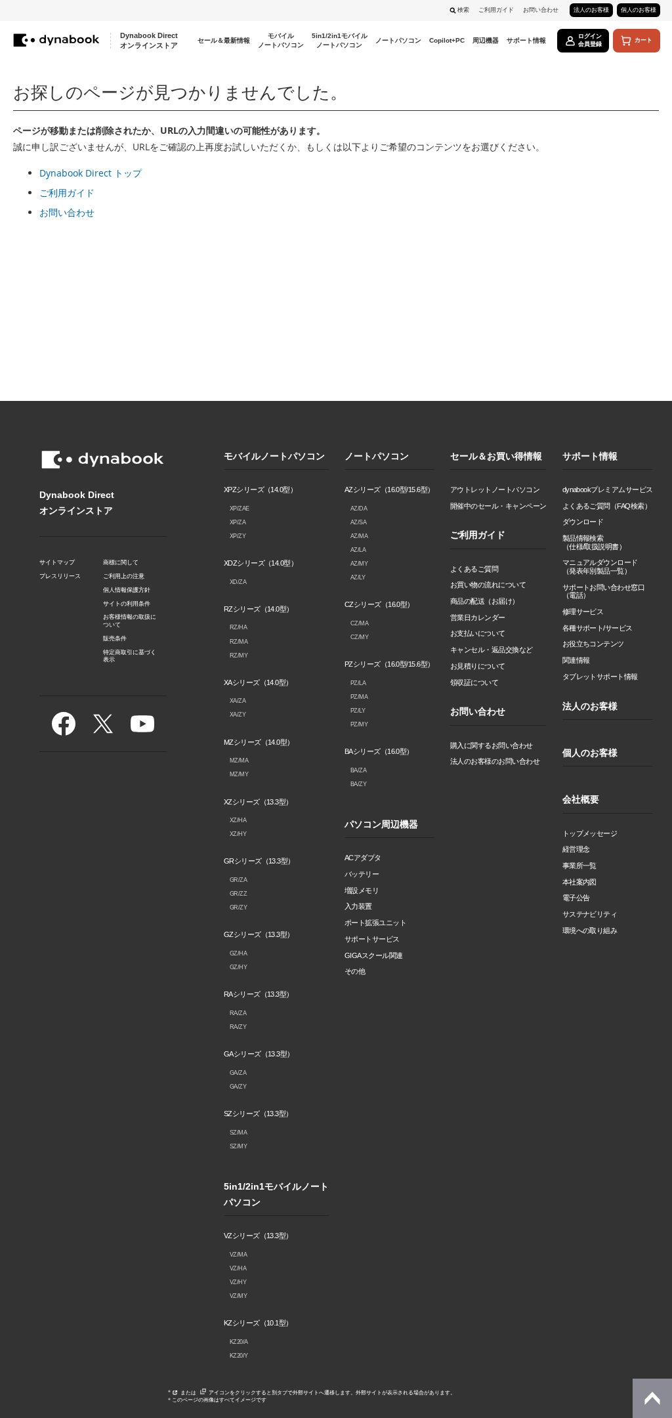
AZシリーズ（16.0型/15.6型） (389, 489)
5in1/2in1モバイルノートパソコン (276, 1194)
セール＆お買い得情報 (496, 456)
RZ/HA (238, 627)
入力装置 (358, 906)
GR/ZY (238, 907)
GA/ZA (238, 1073)
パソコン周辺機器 (381, 824)
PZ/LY (358, 710)
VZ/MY (238, 1296)
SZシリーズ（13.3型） (258, 1113)
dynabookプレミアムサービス (607, 489)
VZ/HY (238, 1282)
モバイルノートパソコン (274, 456)
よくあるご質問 (474, 569)
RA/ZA (238, 1013)
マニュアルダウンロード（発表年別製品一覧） (600, 566)
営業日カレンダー (477, 617)
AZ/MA (359, 536)
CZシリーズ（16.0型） (379, 604)
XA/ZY (238, 714)
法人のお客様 (591, 10)
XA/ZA (238, 701)
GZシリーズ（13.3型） (259, 934)
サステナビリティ (590, 914)
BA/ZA (358, 770)
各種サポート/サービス (597, 628)
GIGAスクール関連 (374, 955)
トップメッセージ (590, 833)
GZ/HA (238, 953)
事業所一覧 (579, 865)
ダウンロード (583, 522)
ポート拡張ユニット (375, 923)
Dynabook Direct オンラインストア (149, 40)
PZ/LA (358, 683)
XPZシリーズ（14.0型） (260, 489)
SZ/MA (238, 1132)
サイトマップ (57, 562)
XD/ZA (238, 582)
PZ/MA (359, 697)
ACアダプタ (363, 858)
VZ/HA (238, 1268)
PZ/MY (359, 724)
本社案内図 (579, 882)
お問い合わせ (540, 10)
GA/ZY (238, 1086)
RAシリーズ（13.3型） (258, 994)
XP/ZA (238, 522)
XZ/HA (238, 820)
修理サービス (583, 611)
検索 (463, 10)
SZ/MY (238, 1146)
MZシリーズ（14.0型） (259, 742)
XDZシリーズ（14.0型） (261, 563)
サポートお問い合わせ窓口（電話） (603, 591)
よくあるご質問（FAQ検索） (607, 506)
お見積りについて (477, 666)
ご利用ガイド (496, 10)
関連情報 (576, 660)
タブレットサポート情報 (600, 676)
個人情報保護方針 (126, 590)
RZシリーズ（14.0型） (258, 609)
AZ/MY (359, 563)
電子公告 (576, 898)
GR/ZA (238, 880)
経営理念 (576, 849)
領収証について (474, 682)
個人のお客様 (638, 10)
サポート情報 (590, 456)
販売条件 (115, 638)
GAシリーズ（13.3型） (259, 1054)
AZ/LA (358, 550)
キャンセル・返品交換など (491, 650)
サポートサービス (372, 939)
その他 (355, 971)
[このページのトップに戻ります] (652, 1398)
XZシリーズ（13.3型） (258, 802)
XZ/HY (238, 834)
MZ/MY (239, 774)
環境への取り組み (590, 930)
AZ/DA (359, 508)
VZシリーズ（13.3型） (258, 1236)
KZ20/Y (239, 1355)
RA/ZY (238, 1027)
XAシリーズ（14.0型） (258, 682)
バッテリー (362, 874)
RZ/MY (239, 655)
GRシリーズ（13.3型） (259, 861)
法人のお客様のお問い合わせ (494, 761)
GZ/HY (238, 967)
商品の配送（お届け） (484, 601)
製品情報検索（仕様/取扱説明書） (594, 542)
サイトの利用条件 (126, 603)
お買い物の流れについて (488, 585)
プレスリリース (60, 576)
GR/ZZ (238, 893)
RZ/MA (239, 641)
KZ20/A (239, 1342)
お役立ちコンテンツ (593, 644)
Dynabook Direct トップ (90, 173)
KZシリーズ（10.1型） (258, 1323)
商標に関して (120, 562)
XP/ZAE (239, 508)
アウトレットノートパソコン (494, 489)
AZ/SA (358, 522)
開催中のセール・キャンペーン (498, 506)
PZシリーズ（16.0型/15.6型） (389, 664)
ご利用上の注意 (123, 576)
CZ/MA (359, 623)
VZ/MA (238, 1254)
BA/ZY (358, 784)
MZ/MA (239, 760)
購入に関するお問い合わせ (491, 745)
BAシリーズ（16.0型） (379, 751)
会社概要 (580, 799)
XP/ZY (238, 536)
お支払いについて (477, 633)
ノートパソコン (377, 456)
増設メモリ (362, 890)
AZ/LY (358, 577)
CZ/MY (359, 637)
